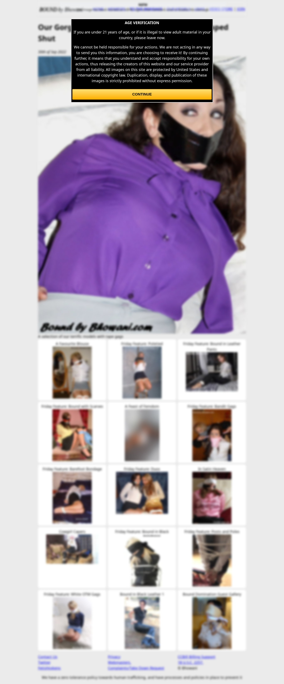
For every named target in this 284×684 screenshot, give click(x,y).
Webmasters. (119, 662)
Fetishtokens (49, 667)
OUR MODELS (178, 8)
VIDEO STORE (221, 8)
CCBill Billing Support (196, 656)
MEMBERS (117, 8)
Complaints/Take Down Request (136, 667)
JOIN (241, 8)
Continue (142, 94)
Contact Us (47, 656)
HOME (98, 8)
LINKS (200, 8)
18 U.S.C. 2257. (190, 662)
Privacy (114, 656)
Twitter (44, 662)
